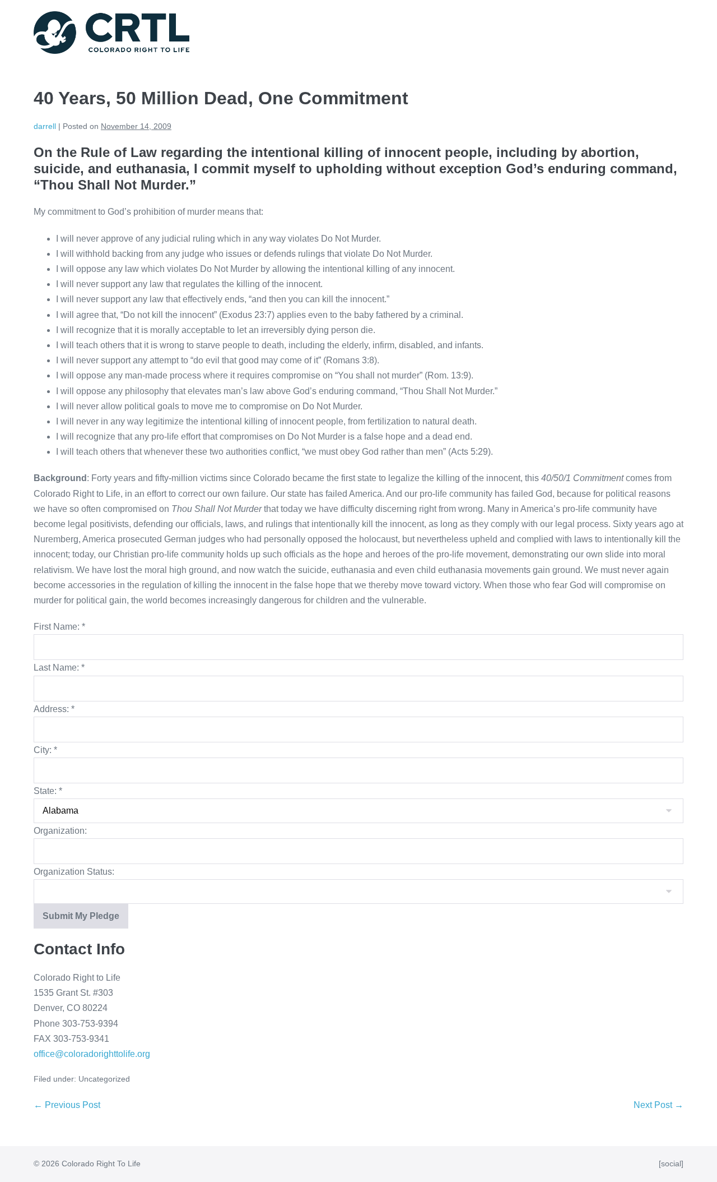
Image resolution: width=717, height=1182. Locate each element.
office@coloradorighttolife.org (92, 1054)
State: (48, 791)
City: (45, 750)
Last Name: (59, 667)
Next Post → (658, 1105)
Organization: (60, 830)
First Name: (59, 626)
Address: (54, 709)
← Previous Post (67, 1105)
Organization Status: (74, 871)
